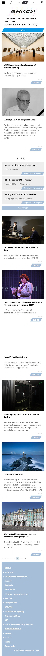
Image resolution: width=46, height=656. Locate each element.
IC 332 (7, 642)
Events (36, 82)
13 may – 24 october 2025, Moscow (20, 194)
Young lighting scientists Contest (18, 198)
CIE (6, 620)
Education (10, 589)
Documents (10, 646)
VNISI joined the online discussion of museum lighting (20, 66)
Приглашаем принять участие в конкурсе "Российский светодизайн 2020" (23, 303)
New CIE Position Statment (15, 357)
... (10, 558)
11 (22, 558)
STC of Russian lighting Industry (19, 624)
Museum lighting (12, 616)
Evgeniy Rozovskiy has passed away (19, 119)
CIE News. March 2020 (13, 474)
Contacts (9, 585)
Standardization (13, 628)
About (8, 567)
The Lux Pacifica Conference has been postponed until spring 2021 (20, 535)
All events (23, 208)
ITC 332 (8, 637)
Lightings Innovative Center (17, 594)
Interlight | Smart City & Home (17, 184)
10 (20, 558)
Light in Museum (12, 169)
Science (35, 149)
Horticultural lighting (14, 611)
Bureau (8, 633)
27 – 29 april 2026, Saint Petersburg (21, 165)
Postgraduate (11, 602)
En (25, 2)
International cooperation (16, 576)
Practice (8, 598)
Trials (36, 265)
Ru (20, 2)
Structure (9, 572)
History (8, 581)
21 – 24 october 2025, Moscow (18, 180)
